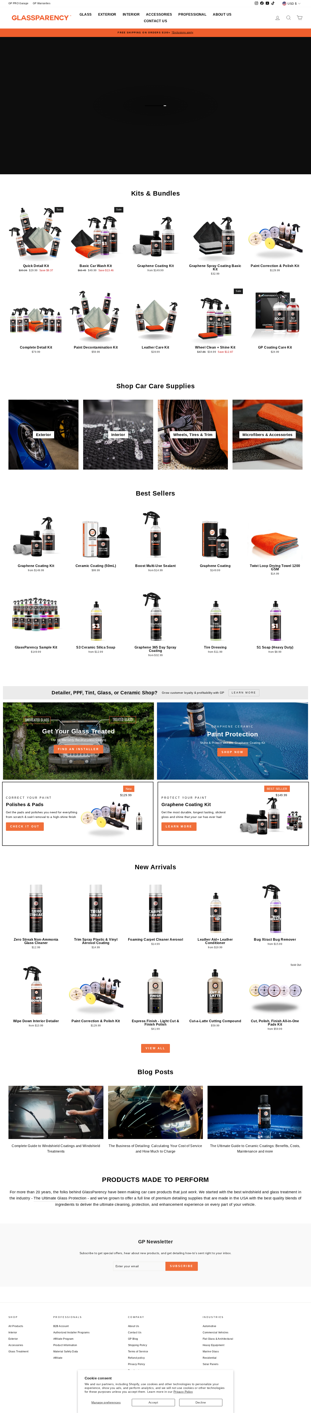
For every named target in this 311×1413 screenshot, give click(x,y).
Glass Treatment (18, 1351)
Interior (131, 14)
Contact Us (155, 21)
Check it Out (25, 826)
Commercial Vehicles (215, 1332)
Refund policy (136, 1357)
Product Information (65, 1345)
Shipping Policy (137, 1345)
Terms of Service (138, 1351)
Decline (200, 1402)
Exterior (107, 14)
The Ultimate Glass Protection (60, 1198)
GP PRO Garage (18, 3)
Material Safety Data (65, 1351)
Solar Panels (210, 1364)
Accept (153, 1402)
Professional (192, 14)
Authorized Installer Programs (71, 1332)
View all (155, 1048)
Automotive (209, 1326)
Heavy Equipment (213, 1345)
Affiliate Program (63, 1338)
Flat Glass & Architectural (218, 1338)
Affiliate (57, 1357)
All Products (15, 1326)
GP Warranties (42, 3)
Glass (86, 14)
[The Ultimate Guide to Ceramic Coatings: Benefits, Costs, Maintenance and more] (255, 1112)
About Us (222, 14)
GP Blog (133, 1338)
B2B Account (61, 1326)
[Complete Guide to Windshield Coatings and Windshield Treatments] (55, 1112)
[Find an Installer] (78, 741)
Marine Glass (211, 1351)
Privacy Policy (183, 1391)
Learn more (179, 826)
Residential (210, 1357)
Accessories (159, 14)
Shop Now (232, 752)
